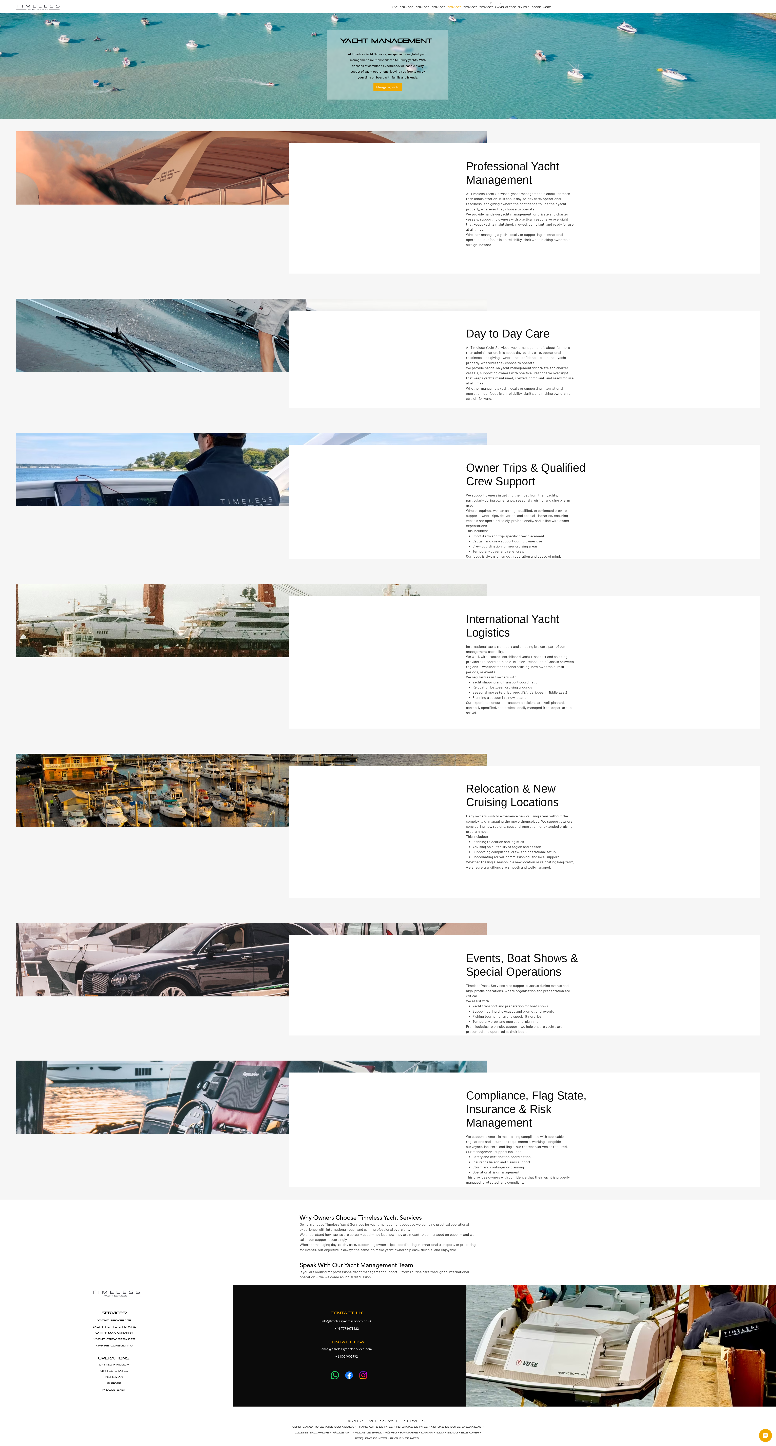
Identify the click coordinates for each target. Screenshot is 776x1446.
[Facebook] (349, 1375)
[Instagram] (363, 1375)
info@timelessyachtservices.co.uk (347, 1321)
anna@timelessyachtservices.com (347, 1349)
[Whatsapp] (335, 1375)
